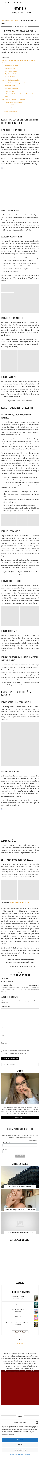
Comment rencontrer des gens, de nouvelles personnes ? (29, 988)
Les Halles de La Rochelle (11, 88)
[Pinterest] (5, 2)
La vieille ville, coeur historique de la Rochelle (17, 83)
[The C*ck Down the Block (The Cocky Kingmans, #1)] (36, 1314)
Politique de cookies (13, 1454)
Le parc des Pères (9, 108)
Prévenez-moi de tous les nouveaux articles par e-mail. (15, 1053)
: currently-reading (20, 1291)
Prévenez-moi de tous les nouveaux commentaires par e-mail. (16, 1050)
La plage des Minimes (10, 105)
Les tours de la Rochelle (11, 71)
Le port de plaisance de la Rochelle (14, 102)
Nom (2, 1027)
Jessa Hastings (18, 1324)
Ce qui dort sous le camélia (18, 1296)
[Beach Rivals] (36, 1320)
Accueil (3, 21)
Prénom (5, 1149)
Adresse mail (7, 1142)
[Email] (29, 975)
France (16, 21)
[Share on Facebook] (2, 978)
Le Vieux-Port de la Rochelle (12, 65)
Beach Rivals (18, 1316)
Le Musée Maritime (10, 76)
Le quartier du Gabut (10, 68)
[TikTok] (11, 2)
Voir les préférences (20, 1450)
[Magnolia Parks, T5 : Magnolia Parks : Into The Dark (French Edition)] (36, 1327)
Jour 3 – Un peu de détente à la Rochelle (13, 99)
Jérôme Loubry (18, 1304)
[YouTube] (8, 2)
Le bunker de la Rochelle (11, 85)
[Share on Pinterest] (7, 978)
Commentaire (6, 1007)
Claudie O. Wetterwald (18, 1298)
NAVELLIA (20, 8)
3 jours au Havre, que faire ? (19, 902)
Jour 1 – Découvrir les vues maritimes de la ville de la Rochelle (19, 62)
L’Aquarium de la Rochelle (11, 74)
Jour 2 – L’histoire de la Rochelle (11, 80)
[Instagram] (2, 2)
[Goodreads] (14, 2)
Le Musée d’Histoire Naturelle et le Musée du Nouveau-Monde (21, 95)
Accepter (20, 1440)
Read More (20, 1117)
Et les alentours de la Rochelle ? (11, 111)
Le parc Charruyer (9, 91)
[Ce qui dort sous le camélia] (36, 1300)
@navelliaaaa (20, 1343)
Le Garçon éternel (18, 1303)
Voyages (10, 21)
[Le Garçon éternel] (36, 1307)
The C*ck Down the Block (18, 1309)
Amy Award (18, 1311)
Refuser (20, 1445)
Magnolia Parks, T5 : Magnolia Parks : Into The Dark (18, 1322)
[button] (37, 2)
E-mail (3, 1035)
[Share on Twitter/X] (4, 978)
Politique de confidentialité (24, 1454)
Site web (4, 1043)
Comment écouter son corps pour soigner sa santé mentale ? (10, 988)
